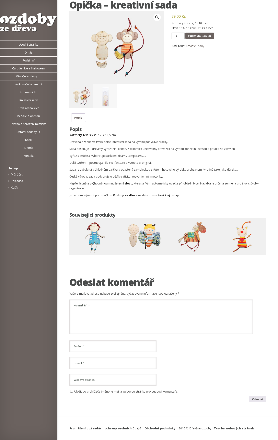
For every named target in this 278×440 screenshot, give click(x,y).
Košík (14, 187)
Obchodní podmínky (159, 428)
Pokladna (17, 181)
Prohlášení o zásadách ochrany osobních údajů (105, 428)
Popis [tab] (78, 118)
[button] (157, 17)
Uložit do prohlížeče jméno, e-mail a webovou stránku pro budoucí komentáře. (126, 391)
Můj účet (17, 174)
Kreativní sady (195, 46)
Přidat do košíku (199, 35)
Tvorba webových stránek (234, 428)
